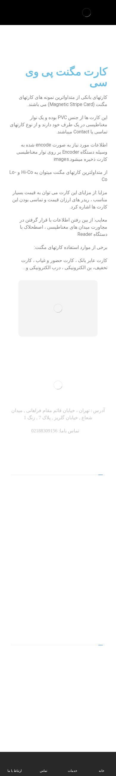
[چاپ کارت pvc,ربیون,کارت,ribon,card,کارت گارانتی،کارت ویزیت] (86, 12)
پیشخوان (58, 571)
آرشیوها (58, 504)
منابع (58, 485)
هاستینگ (58, 580)
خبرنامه (58, 542)
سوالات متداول (58, 599)
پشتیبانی (58, 561)
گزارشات (58, 514)
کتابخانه (58, 523)
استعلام (58, 533)
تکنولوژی (58, 590)
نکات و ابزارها (58, 495)
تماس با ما (58, 552)
